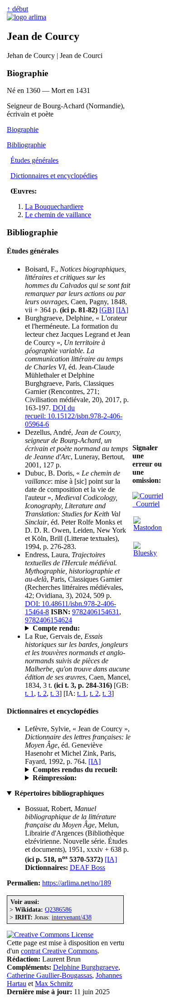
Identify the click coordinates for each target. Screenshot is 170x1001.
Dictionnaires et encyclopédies (53, 176)
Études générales (34, 160)
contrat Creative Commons (59, 951)
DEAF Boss (87, 867)
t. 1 (29, 693)
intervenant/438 (72, 917)
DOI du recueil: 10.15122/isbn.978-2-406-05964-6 (73, 416)
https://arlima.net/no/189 (76, 883)
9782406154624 (48, 620)
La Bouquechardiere (54, 206)
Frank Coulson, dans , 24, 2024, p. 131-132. (76, 628)
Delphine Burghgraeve (85, 967)
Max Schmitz (54, 983)
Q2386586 (58, 909)
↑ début (17, 9)
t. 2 (42, 693)
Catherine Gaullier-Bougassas (49, 975)
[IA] (122, 310)
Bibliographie (26, 145)
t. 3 (54, 693)
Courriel (146, 504)
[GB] (106, 310)
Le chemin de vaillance (58, 215)
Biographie (23, 129)
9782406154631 (95, 612)
